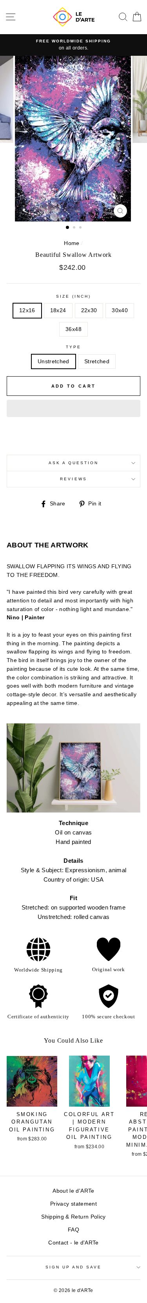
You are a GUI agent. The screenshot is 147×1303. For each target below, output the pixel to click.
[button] (73, 408)
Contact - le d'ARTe (73, 1243)
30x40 (120, 310)
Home (71, 243)
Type (73, 347)
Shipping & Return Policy (73, 1217)
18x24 (58, 310)
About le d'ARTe (73, 1191)
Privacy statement (73, 1204)
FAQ (73, 1230)
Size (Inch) (73, 296)
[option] (73, 138)
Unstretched (53, 361)
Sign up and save (73, 1267)
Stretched (96, 361)
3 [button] (81, 228)
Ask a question (74, 463)
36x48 (73, 329)
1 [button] (68, 228)
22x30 (89, 310)
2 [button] (75, 228)
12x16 (27, 310)
